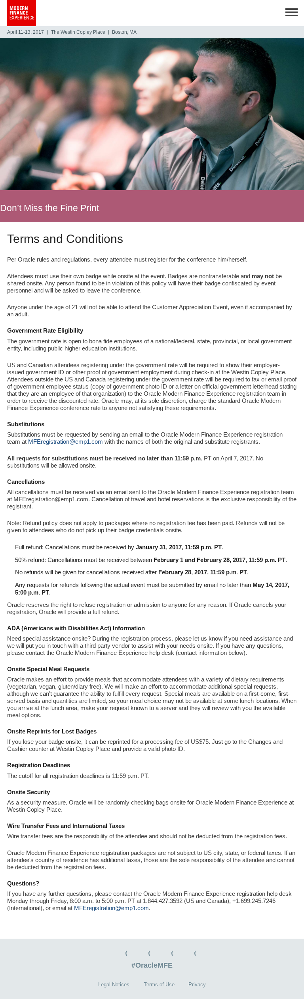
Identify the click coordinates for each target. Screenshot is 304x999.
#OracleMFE (152, 965)
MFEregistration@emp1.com (65, 441)
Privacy (197, 984)
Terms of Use (159, 984)
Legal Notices (113, 984)
